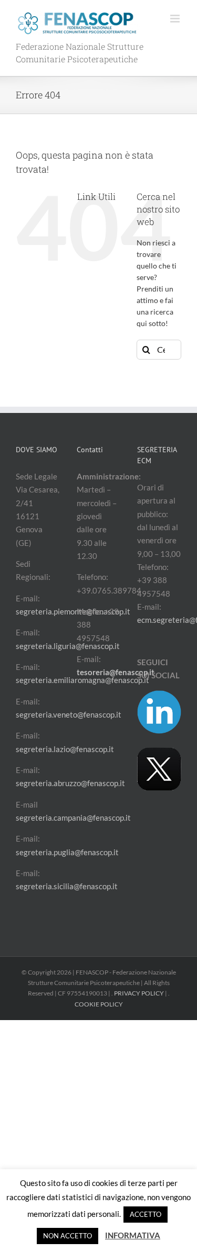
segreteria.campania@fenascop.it (73, 817)
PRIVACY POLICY (139, 993)
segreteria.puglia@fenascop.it (67, 852)
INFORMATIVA (132, 1235)
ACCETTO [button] (145, 1214)
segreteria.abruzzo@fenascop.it (70, 783)
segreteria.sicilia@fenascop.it (67, 886)
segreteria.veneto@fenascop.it (68, 714)
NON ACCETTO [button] (67, 1236)
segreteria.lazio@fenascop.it (65, 749)
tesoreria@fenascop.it (115, 672)
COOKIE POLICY (99, 1004)
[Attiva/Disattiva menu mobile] (175, 18)
